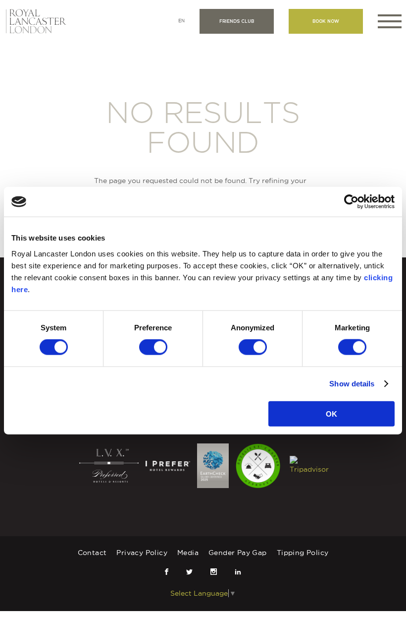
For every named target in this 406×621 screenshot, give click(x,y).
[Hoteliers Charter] (259, 465)
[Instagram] (214, 571)
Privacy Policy (141, 553)
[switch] (153, 347)
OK (331, 413)
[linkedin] (238, 571)
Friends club (236, 21)
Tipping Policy (303, 553)
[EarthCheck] (213, 465)
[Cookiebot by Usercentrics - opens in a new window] (351, 201)
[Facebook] (166, 571)
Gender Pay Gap (237, 553)
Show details (351, 383)
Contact (92, 553)
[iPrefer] (169, 465)
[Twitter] (189, 571)
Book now (325, 21)
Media (188, 553)
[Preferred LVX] (110, 465)
